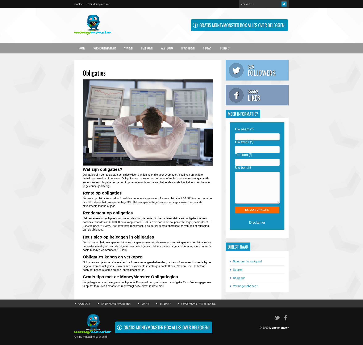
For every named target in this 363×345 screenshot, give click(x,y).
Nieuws (207, 48)
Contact (78, 4)
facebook (285, 318)
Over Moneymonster (98, 4)
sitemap (165, 303)
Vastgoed (167, 48)
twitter (277, 318)
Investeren (188, 48)
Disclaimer (257, 222)
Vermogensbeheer (104, 48)
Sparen (128, 48)
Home (82, 48)
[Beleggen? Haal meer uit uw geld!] (239, 30)
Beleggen (147, 48)
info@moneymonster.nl (198, 303)
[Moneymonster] (92, 31)
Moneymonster (279, 327)
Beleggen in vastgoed (247, 261)
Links (145, 303)
